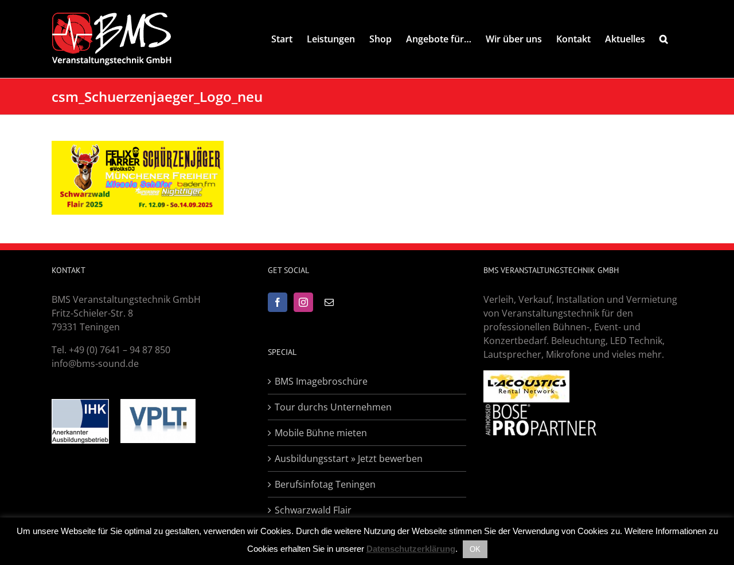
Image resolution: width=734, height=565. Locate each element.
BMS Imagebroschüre (321, 381)
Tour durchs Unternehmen (333, 407)
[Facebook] (277, 302)
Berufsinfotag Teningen (325, 484)
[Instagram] (303, 302)
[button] (663, 39)
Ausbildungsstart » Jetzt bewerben (349, 458)
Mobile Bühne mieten (321, 432)
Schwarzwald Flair (313, 510)
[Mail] (329, 302)
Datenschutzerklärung (410, 549)
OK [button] (475, 549)
